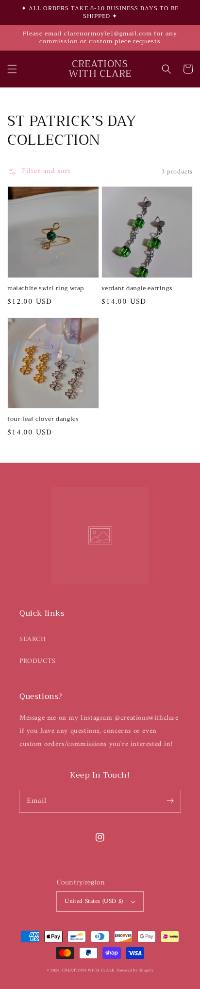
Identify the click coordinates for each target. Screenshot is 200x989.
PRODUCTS (37, 661)
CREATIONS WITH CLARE (88, 970)
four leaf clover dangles (43, 419)
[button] (12, 69)
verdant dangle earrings (137, 288)
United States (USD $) (94, 901)
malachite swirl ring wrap (45, 288)
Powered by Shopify (135, 970)
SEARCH (32, 639)
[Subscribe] (170, 801)
